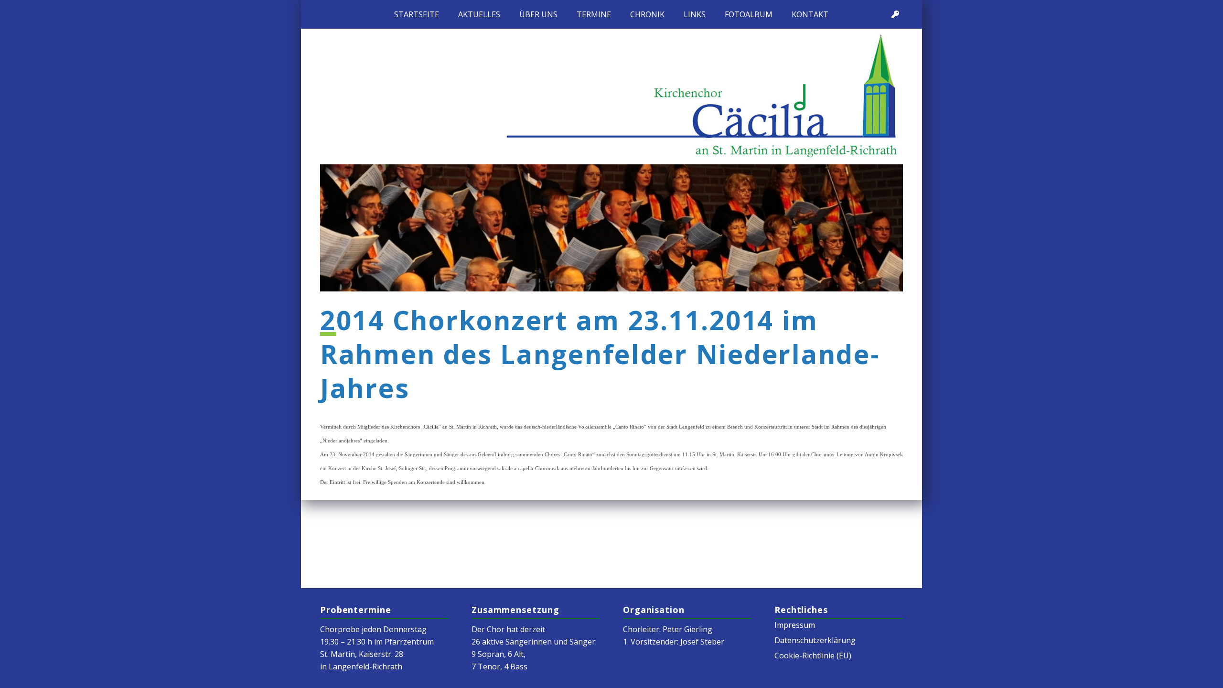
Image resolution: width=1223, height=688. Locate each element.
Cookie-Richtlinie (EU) (812, 655)
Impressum (794, 625)
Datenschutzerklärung (815, 640)
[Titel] (895, 14)
